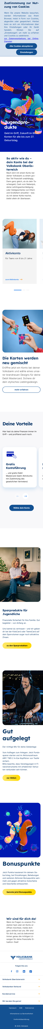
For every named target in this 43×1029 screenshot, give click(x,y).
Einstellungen (26, 52)
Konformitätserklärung (21, 1019)
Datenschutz (29, 1008)
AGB (20, 1008)
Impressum (12, 1008)
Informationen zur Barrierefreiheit (21, 1014)
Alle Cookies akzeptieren (21, 46)
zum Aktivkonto (12, 279)
